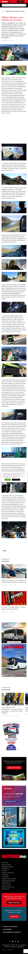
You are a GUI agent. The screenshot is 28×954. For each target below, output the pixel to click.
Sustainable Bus (5, 868)
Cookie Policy (13, 477)
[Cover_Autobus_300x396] (14, 660)
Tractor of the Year (6, 885)
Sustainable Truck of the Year (9, 878)
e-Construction (5, 877)
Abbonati (20, 1)
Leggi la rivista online (14, 767)
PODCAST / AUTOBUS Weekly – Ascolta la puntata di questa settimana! (14, 608)
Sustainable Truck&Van (7, 866)
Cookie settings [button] (16, 479)
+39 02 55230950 (7, 929)
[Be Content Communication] (10, 950)
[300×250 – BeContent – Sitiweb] (14, 796)
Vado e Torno (5, 862)
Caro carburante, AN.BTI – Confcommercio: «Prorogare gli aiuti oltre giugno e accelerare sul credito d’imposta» (12, 710)
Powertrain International (8, 872)
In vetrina (12, 585)
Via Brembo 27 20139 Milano (10, 926)
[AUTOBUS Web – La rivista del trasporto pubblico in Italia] (6, 1)
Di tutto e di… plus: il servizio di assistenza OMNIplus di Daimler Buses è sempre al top (14, 581)
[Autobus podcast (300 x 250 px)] (14, 817)
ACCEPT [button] (7, 479)
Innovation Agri (5, 889)
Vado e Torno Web (6, 864)
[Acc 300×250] (14, 838)
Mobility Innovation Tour (8, 887)
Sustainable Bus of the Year (8, 881)
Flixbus (4, 550)
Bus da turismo (13, 715)
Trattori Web (5, 874)
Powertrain (4, 870)
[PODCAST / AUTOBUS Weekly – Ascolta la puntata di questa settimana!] (14, 598)
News (15, 585)
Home (3, 11)
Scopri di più (14, 916)
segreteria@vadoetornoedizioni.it (12, 932)
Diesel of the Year (6, 883)
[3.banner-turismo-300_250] (14, 632)
